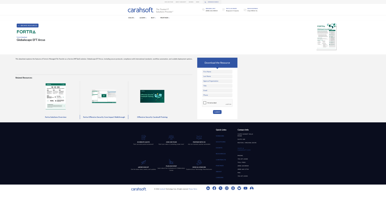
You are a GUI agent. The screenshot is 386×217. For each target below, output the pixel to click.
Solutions (221, 142)
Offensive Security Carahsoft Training (152, 117)
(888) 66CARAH (212, 11)
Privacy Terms (193, 189)
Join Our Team (169, 2)
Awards (191, 2)
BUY (153, 18)
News (197, 2)
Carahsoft (163, 189)
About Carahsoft (181, 2)
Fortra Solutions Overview (55, 117)
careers (219, 177)
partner (220, 166)
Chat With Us (252, 11)
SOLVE (131, 18)
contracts (221, 160)
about (219, 171)
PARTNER (164, 18)
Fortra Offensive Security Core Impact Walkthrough (104, 117)
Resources (221, 154)
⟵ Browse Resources (27, 25)
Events (219, 148)
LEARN (142, 18)
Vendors (220, 136)
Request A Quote (232, 11)
